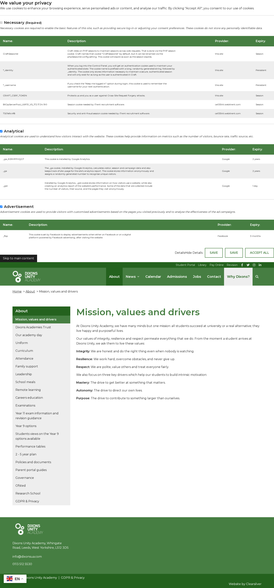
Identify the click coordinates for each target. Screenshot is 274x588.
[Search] (257, 277)
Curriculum (24, 351)
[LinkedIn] (260, 264)
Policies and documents (33, 462)
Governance (24, 478)
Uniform (21, 343)
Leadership (23, 374)
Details (180, 253)
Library (202, 265)
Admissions (177, 277)
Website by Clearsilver (245, 584)
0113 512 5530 (22, 564)
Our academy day (28, 335)
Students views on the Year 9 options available (37, 436)
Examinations (25, 405)
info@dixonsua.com (27, 556)
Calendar (153, 277)
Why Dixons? (238, 277)
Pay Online (217, 265)
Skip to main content (18, 258)
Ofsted (20, 485)
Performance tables (30, 446)
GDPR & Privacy (27, 501)
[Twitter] (248, 264)
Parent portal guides (31, 470)
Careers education (29, 397)
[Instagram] (254, 264)
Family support (26, 366)
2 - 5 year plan (25, 454)
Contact (214, 277)
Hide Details (194, 253)
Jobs (197, 277)
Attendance (24, 358)
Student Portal (185, 265)
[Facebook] (242, 264)
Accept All (259, 253)
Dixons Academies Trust (33, 327)
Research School (27, 493)
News (131, 277)
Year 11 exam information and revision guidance (37, 416)
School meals (25, 382)
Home (17, 291)
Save (214, 253)
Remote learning (28, 390)
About (114, 277)
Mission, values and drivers (35, 319)
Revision (232, 265)
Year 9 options (25, 426)
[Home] (26, 277)
